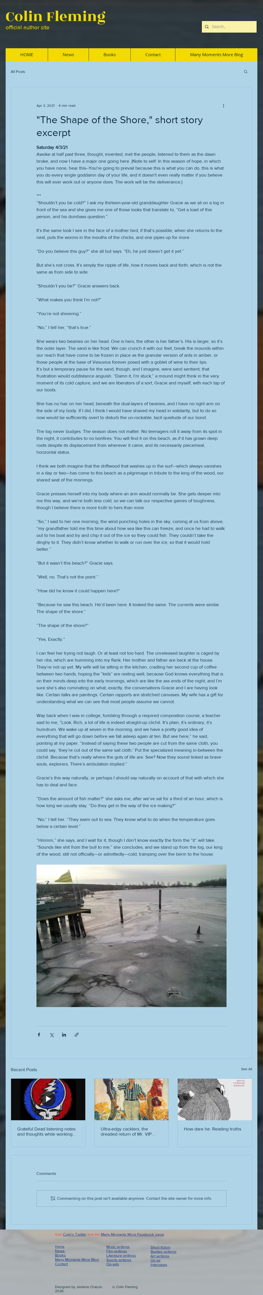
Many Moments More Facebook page (132, 1234)
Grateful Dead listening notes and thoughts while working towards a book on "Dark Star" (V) (47, 1131)
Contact (61, 1264)
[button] (245, 71)
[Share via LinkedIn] (64, 1034)
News (60, 1251)
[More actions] (223, 105)
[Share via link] (76, 1034)
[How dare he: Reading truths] (215, 1099)
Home (59, 1246)
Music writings (118, 1246)
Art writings (160, 1256)
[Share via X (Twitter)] (51, 1034)
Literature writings (121, 1255)
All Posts (18, 71)
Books (60, 1255)
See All (246, 1069)
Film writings (116, 1251)
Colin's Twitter (74, 1234)
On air (156, 1260)
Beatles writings (163, 1251)
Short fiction (160, 1247)
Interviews (159, 1264)
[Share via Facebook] (38, 1034)
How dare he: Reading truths (212, 1129)
